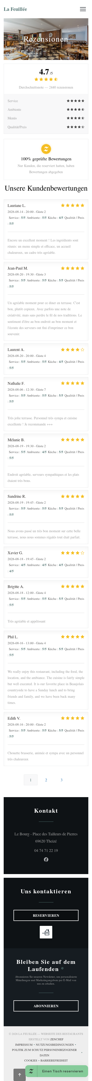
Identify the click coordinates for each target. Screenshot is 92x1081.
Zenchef (57, 1039)
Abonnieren (46, 1005)
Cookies (32, 1060)
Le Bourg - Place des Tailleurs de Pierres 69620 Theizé (46, 837)
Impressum (25, 1045)
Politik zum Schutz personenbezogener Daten (47, 1052)
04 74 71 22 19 (46, 850)
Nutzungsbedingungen (56, 1045)
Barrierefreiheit (54, 1060)
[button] (83, 9)
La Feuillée (15, 9)
